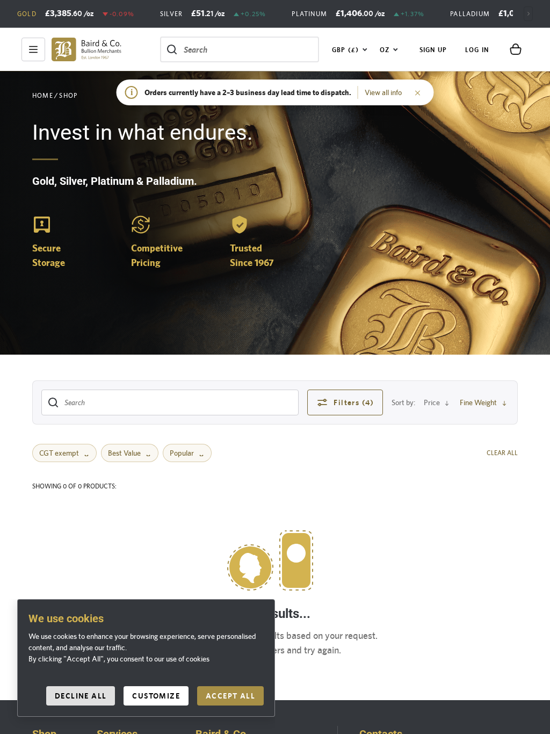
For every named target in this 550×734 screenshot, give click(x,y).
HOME (42, 95)
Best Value (124, 453)
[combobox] (350, 49)
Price (432, 402)
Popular (182, 453)
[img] (86, 49)
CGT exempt (59, 453)
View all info (383, 92)
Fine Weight (478, 402)
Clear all (502, 453)
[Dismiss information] (417, 92)
